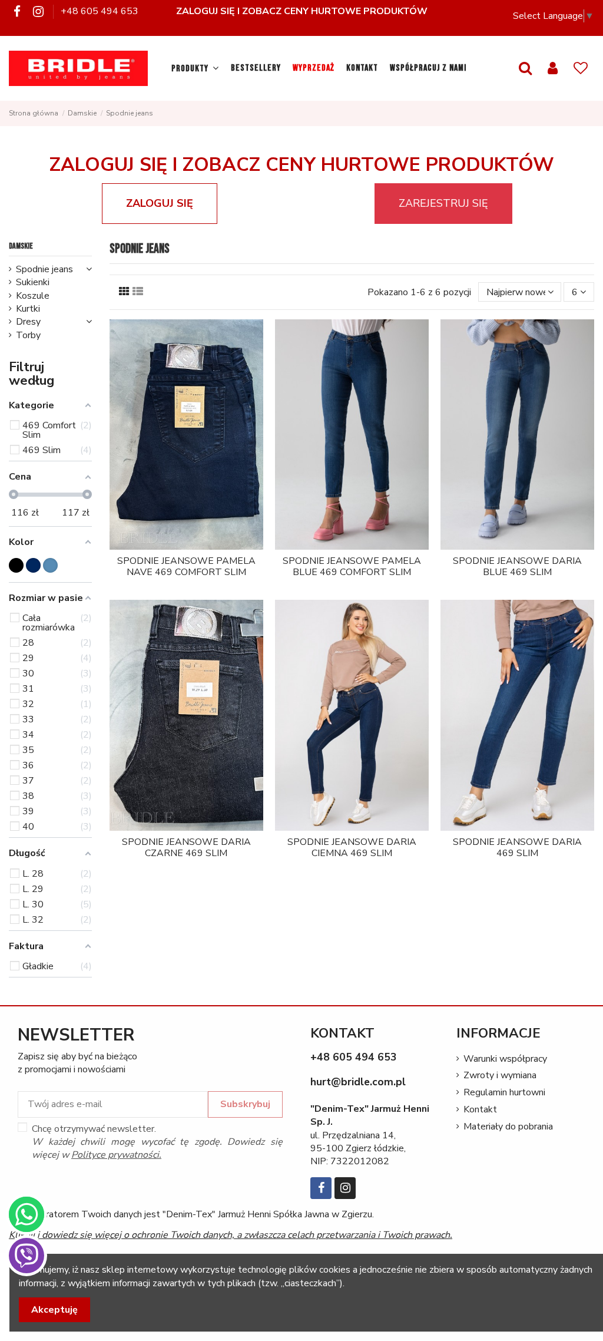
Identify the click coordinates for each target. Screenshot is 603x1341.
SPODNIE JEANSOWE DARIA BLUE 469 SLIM (517, 566)
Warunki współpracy (505, 1058)
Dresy (28, 321)
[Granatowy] (33, 565)
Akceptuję (54, 1309)
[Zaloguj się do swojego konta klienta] (553, 69)
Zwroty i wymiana (499, 1075)
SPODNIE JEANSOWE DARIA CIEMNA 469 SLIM (351, 847)
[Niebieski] (50, 565)
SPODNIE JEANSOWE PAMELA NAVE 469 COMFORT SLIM (186, 566)
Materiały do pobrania (508, 1126)
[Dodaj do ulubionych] (176, 545)
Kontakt (480, 1109)
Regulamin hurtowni (504, 1092)
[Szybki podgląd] (195, 545)
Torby (28, 335)
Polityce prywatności (115, 1154)
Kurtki (28, 308)
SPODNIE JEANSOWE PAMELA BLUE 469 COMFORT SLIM (352, 566)
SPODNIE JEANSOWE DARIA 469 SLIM (517, 847)
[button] (195, 68)
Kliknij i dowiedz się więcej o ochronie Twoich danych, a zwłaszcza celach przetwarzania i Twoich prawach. (230, 1234)
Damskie (21, 246)
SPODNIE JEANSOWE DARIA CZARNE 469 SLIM (186, 847)
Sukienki (32, 282)
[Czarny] (16, 565)
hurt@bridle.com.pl (358, 1082)
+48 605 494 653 (99, 11)
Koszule (32, 295)
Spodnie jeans (44, 269)
